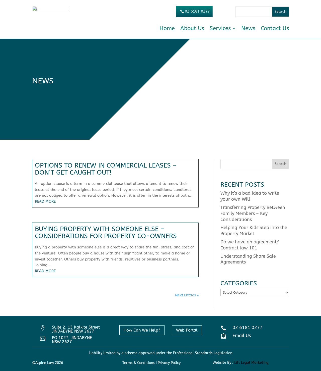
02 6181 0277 (197, 11)
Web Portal (187, 330)
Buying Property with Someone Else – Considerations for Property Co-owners (106, 232)
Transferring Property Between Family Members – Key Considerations (252, 213)
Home (167, 28)
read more (45, 201)
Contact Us (275, 28)
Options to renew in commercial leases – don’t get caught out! (106, 169)
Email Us (241, 335)
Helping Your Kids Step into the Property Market (253, 230)
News (248, 28)
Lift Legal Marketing (251, 362)
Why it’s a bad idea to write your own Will (249, 196)
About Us (192, 28)
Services (220, 28)
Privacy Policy (169, 363)
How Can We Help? (142, 330)
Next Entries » (187, 295)
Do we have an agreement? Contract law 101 (249, 245)
